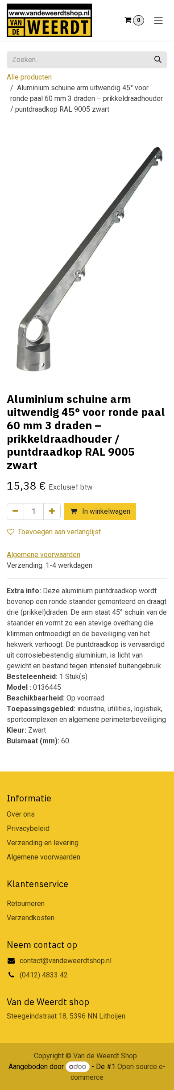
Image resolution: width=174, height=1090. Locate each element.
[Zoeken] (158, 59)
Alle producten (29, 77)
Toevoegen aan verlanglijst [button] (59, 532)
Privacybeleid (28, 828)
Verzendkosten (30, 918)
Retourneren (26, 903)
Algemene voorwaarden (43, 857)
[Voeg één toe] (52, 511)
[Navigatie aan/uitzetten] (158, 20)
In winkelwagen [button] (105, 511)
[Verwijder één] (15, 511)
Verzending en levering (43, 842)
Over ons (21, 814)
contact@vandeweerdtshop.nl (66, 960)
